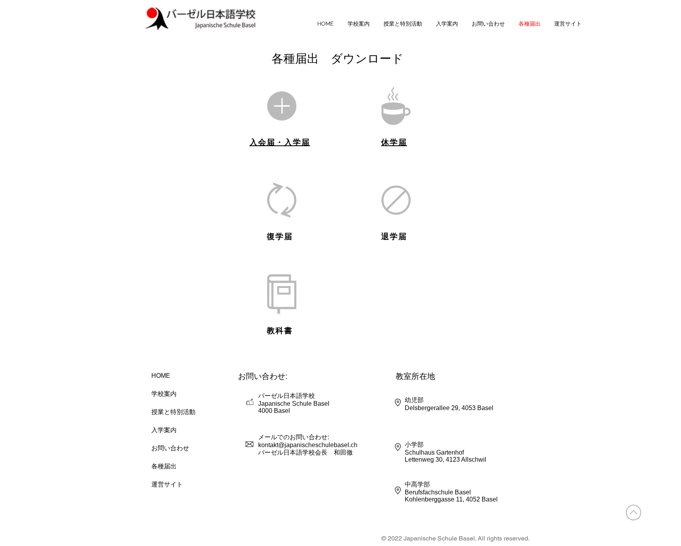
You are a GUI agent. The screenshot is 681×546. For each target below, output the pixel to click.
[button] (358, 23)
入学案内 (164, 430)
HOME (160, 375)
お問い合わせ (170, 448)
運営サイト (167, 484)
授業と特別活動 (173, 412)
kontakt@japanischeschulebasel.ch (307, 445)
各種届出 (164, 466)
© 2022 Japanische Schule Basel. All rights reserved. (455, 538)
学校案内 (164, 393)
